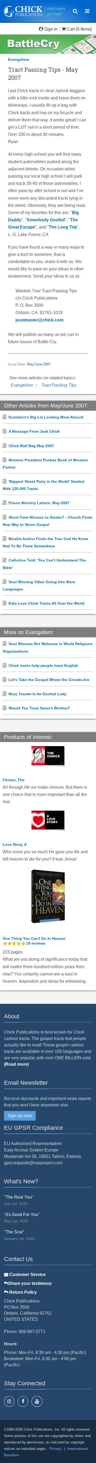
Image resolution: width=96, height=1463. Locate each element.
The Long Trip (63, 227)
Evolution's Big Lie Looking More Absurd (46, 417)
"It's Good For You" (22, 1214)
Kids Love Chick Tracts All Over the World (47, 603)
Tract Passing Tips (59, 385)
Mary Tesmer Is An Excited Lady (37, 694)
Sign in (51, 29)
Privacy (55, 1449)
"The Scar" (14, 1232)
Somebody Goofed (46, 220)
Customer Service (27, 1274)
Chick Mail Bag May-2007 (31, 446)
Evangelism (18, 59)
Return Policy (22, 1292)
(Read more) (16, 1064)
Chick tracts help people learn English (43, 665)
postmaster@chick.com (39, 320)
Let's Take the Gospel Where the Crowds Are (49, 680)
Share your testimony (30, 1283)
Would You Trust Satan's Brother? (39, 708)
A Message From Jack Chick (34, 431)
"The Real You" (18, 1197)
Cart (71, 29)
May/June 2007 (39, 364)
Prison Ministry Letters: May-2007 (39, 503)
